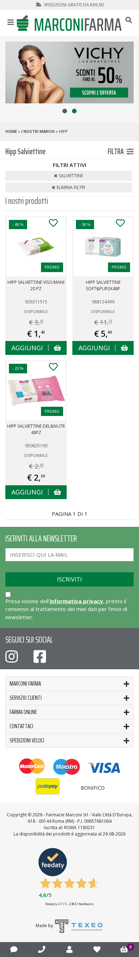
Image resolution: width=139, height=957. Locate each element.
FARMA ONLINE (23, 712)
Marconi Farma (25, 683)
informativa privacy (76, 601)
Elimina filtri (71, 187)
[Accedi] (69, 949)
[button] (65, 111)
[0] (124, 949)
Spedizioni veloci (27, 740)
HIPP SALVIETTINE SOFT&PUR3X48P (103, 285)
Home (11, 131)
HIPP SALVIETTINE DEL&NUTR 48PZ (36, 429)
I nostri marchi (38, 131)
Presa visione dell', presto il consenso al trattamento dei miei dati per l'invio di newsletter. (66, 609)
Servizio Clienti (26, 698)
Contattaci (21, 726)
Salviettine (71, 176)
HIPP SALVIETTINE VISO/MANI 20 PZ (36, 285)
